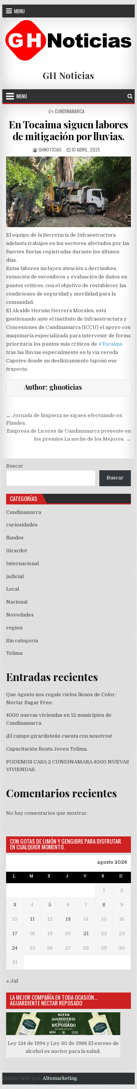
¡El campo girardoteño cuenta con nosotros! (59, 736)
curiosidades (22, 525)
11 (32, 919)
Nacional (16, 602)
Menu (19, 11)
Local (12, 589)
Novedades (20, 615)
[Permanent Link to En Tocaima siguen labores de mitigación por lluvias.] (68, 191)
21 (86, 933)
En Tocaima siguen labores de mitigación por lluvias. (68, 130)
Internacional (22, 563)
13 (68, 919)
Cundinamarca (69, 111)
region (14, 628)
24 (15, 948)
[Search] (129, 96)
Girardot (16, 550)
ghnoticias (50, 149)
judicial (15, 576)
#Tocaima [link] (110, 344)
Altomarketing (60, 1078)
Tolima (14, 653)
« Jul (12, 981)
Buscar (14, 466)
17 (15, 933)
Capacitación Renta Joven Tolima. (47, 749)
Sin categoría (22, 640)
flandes (15, 538)
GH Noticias (68, 75)
